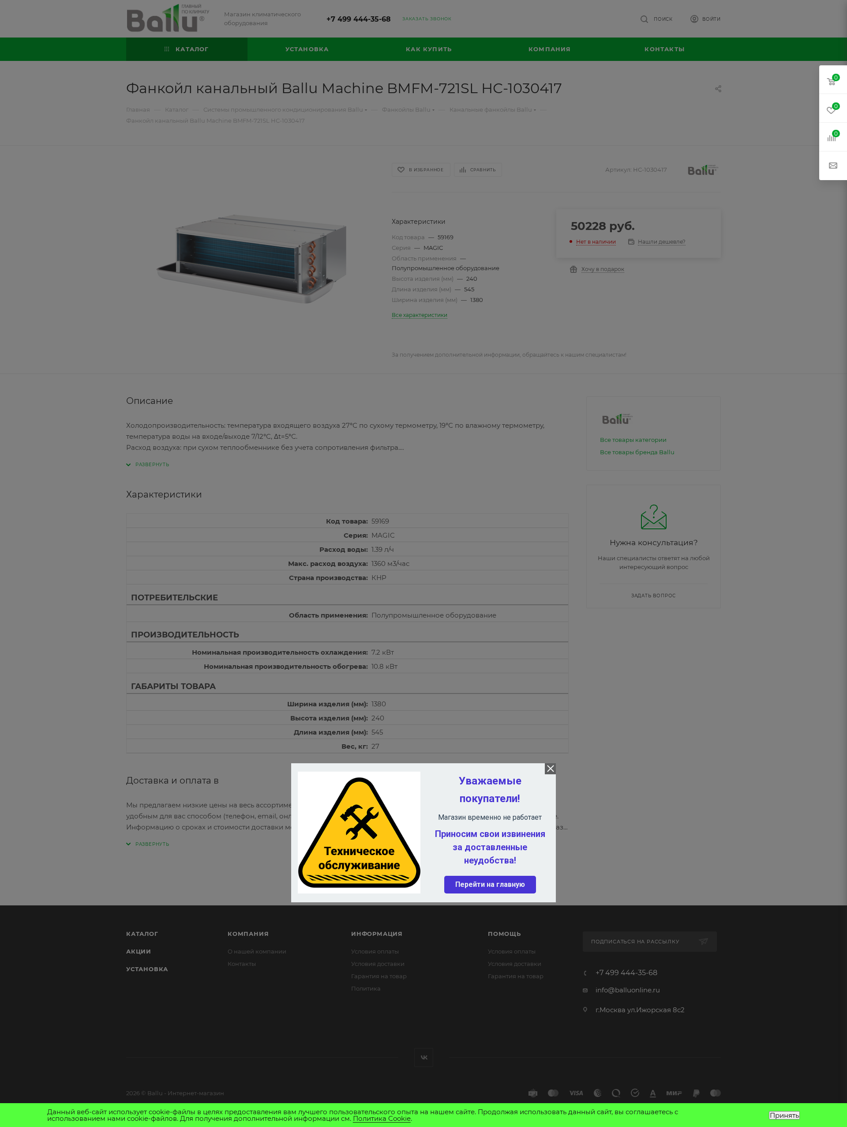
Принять (784, 1115)
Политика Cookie (382, 1118)
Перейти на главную (490, 884)
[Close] (550, 768)
